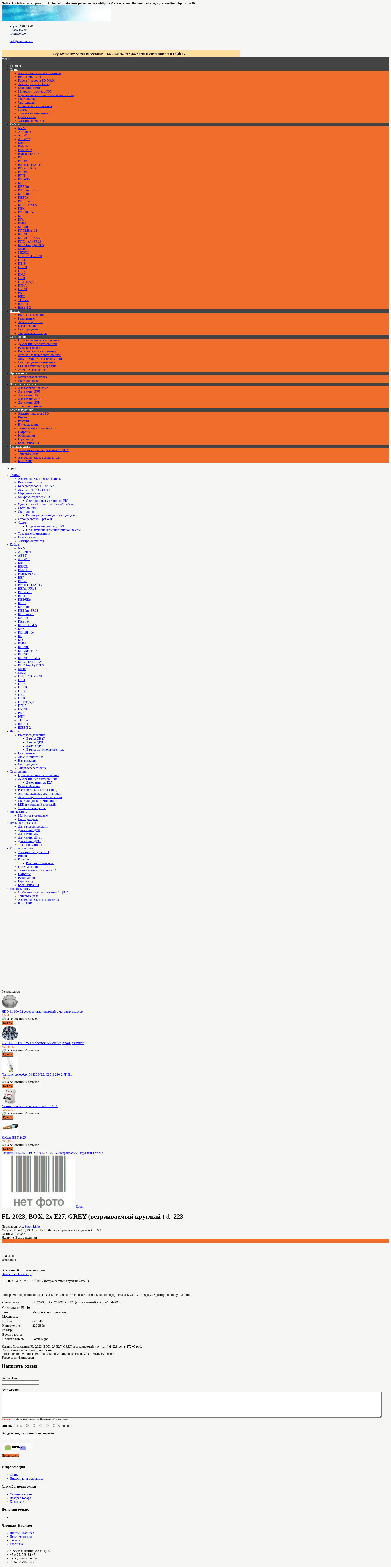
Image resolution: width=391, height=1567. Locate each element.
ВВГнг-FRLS (27, 168)
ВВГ (21, 157)
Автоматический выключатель (39, 73)
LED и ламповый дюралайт (37, 366)
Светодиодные (28, 329)
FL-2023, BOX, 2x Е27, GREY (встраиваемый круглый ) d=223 (59, 1153)
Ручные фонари (29, 347)
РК (20, 292)
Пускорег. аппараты (23, 384)
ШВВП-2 (24, 307)
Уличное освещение (32, 369)
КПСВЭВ (25, 234)
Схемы (22, 109)
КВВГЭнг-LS (27, 205)
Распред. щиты (20, 446)
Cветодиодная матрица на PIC (47, 500)
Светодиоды (26, 102)
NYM (22, 128)
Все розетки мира (30, 77)
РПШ (21, 296)
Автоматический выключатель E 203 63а (30, 1106)
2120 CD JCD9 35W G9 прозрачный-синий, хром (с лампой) (43, 1043)
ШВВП (23, 303)
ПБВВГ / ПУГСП (30, 256)
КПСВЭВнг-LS (29, 238)
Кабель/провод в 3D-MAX (36, 80)
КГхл (21, 219)
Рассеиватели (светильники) (37, 351)
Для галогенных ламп (33, 388)
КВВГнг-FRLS (28, 190)
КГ (20, 216)
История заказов (21, 1536)
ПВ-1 (21, 260)
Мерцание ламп (29, 87)
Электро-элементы (31, 120)
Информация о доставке (26, 1478)
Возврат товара (20, 1498)
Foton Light (32, 1226)
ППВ (21, 278)
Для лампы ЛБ (28, 395)
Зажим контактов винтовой (37, 428)
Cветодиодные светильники (37, 362)
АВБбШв (24, 131)
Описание (9, 1274)
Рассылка (16, 1544)
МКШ (22, 249)
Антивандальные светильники (39, 355)
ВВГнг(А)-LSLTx (30, 164)
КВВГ (22, 183)
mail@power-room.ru (21, 41)
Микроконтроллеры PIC (35, 91)
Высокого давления (31, 314)
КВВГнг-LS (26, 194)
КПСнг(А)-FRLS (30, 241)
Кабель (15, 124)
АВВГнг (24, 139)
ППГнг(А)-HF (27, 282)
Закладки (16, 1540)
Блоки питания (28, 443)
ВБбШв (23, 146)
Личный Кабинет (22, 1533)
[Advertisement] (22, 949)
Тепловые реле (28, 454)
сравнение (9, 1259)
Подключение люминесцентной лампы (53, 530)
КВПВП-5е (26, 212)
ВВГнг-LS (25, 172)
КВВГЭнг (25, 201)
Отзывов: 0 (11, 1270)
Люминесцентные (30, 322)
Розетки (23, 421)
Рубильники (26, 435)
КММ (22, 223)
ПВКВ (22, 267)
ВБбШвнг (25, 150)
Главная (7, 1153)
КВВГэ (23, 197)
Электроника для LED (33, 413)
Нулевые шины (28, 424)
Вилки (22, 417)
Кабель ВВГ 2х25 (14, 1137)
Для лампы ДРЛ (29, 391)
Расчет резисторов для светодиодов (50, 515)
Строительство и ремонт (35, 106)
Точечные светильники (34, 113)
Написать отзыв (34, 1270)
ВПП (21, 175)
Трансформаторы (30, 406)
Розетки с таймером (40, 863)
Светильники (27, 98)
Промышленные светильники (38, 340)
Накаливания (27, 325)
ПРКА (22, 285)
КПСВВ (23, 227)
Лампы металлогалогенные (45, 749)
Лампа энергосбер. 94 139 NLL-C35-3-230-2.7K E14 (38, 1074)
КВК (21, 208)
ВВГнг (22, 161)
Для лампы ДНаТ (30, 399)
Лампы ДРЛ (34, 746)
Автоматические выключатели (39, 457)
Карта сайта (18, 1501)
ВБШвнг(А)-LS (29, 153)
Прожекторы (19, 373)
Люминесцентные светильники (40, 358)
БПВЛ (22, 142)
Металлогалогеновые (33, 377)
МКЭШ (23, 252)
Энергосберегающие (32, 333)
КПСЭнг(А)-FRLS (31, 245)
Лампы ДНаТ (35, 738)
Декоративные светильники (37, 344)
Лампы (15, 311)
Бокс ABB (25, 461)
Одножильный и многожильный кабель (46, 95)
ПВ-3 (21, 263)
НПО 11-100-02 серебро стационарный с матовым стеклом (42, 1011)
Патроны (24, 432)
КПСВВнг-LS (27, 230)
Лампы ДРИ (34, 742)
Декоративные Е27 (39, 782)
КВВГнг (24, 186)
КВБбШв (24, 179)
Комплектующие (21, 410)
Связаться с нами (22, 1494)
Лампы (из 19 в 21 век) (34, 84)
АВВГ (22, 135)
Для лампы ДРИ (29, 402)
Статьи (15, 69)
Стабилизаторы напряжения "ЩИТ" (43, 450)
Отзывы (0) (24, 1274)
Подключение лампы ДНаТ (45, 526)
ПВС (21, 271)
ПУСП (22, 289)
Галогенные (26, 318)
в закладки (9, 1255)
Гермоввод (25, 439)
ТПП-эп (23, 300)
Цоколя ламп (27, 117)
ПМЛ (21, 274)
